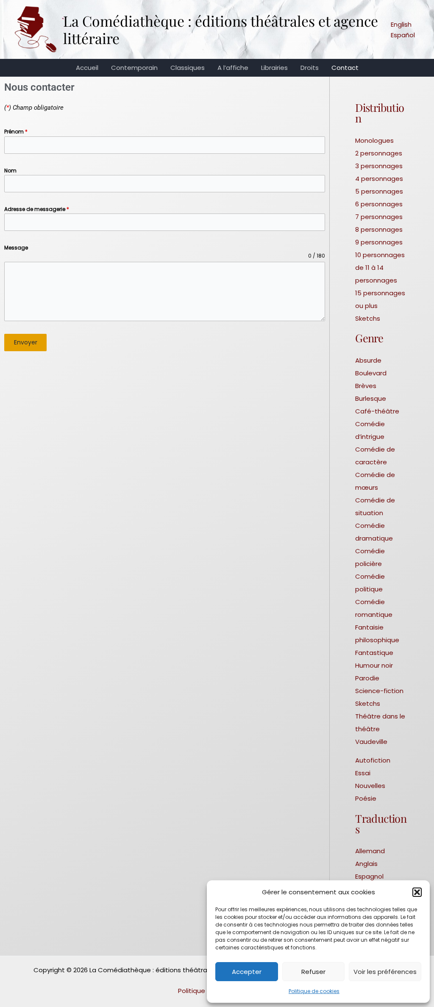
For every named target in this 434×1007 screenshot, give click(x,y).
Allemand (370, 850)
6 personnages (379, 204)
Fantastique (374, 652)
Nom (10, 170)
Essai (362, 772)
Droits (309, 67)
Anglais (366, 863)
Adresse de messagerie (36, 209)
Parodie (367, 678)
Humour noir (374, 665)
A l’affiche (232, 67)
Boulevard (371, 373)
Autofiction (372, 760)
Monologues (374, 140)
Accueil (87, 67)
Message (16, 247)
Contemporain (134, 67)
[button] (417, 892)
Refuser (313, 971)
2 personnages (378, 153)
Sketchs (367, 318)
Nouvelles (370, 785)
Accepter (247, 971)
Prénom (16, 131)
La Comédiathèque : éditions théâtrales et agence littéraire (220, 29)
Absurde (368, 360)
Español (403, 35)
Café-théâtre (377, 411)
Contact (345, 67)
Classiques (187, 67)
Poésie (365, 798)
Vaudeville (371, 741)
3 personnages (379, 165)
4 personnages (379, 178)
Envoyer (25, 342)
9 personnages (379, 242)
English (401, 24)
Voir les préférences (385, 971)
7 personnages (379, 216)
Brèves (365, 385)
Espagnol (369, 876)
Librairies (274, 67)
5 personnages (379, 191)
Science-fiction (379, 690)
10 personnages (380, 254)
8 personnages (379, 229)
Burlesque (370, 398)
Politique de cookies (314, 991)
